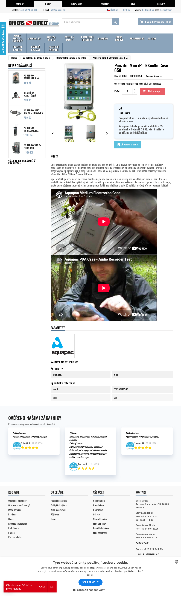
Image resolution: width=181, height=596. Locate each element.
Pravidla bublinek (101, 528)
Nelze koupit (152, 91)
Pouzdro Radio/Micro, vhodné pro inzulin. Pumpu (32, 129)
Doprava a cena (127, 144)
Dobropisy (98, 510)
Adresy (96, 514)
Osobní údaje (99, 500)
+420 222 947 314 (28, 10)
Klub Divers (13, 528)
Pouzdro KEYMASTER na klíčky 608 (32, 76)
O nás (133, 3)
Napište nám (142, 543)
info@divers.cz (57, 10)
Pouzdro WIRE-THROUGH (32, 146)
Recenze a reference (17, 523)
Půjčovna (55, 514)
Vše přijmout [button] (91, 582)
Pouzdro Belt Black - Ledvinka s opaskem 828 (33, 111)
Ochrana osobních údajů (19, 505)
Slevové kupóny (100, 519)
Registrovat (166, 10)
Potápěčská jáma (58, 505)
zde (131, 121)
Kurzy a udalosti (15, 537)
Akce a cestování (58, 510)
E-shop (48, 3)
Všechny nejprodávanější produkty (22, 162)
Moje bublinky (99, 523)
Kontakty (161, 3)
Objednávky (98, 505)
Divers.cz (20, 3)
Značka (149, 76)
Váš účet (98, 492)
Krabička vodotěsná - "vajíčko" (31, 94)
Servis (53, 519)
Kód (116, 76)
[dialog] (90, 576)
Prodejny (105, 3)
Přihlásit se (148, 10)
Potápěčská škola (59, 500)
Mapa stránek (14, 510)
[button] (90, 590)
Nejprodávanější (20, 65)
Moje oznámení (100, 532)
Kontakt (141, 492)
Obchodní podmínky (17, 500)
